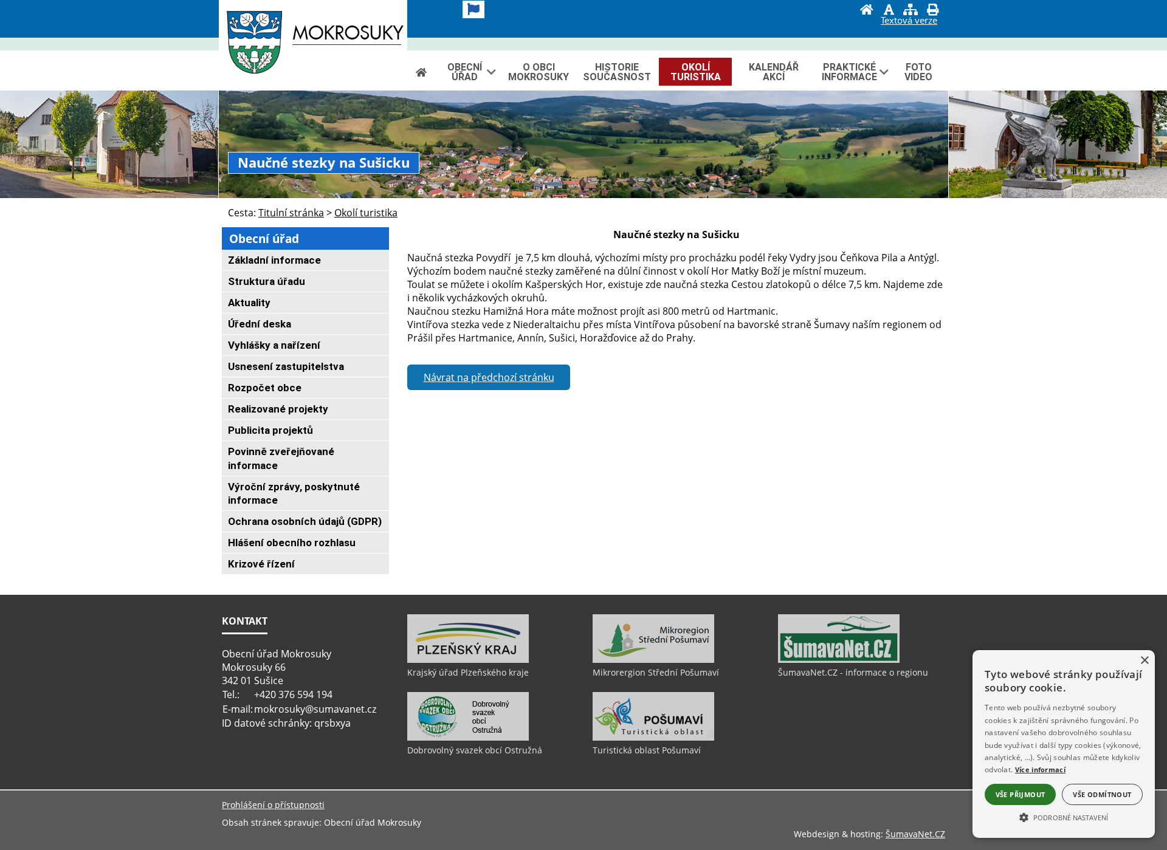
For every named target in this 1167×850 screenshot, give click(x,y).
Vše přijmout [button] (1020, 794)
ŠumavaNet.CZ (915, 834)
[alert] (1063, 744)
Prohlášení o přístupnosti (273, 805)
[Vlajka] (473, 9)
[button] (1064, 816)
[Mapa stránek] (910, 11)
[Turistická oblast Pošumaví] (653, 737)
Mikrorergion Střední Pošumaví (656, 672)
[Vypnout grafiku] (888, 11)
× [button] (1144, 660)
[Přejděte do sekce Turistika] (421, 72)
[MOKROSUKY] (313, 45)
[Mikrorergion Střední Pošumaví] (653, 660)
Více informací (1040, 769)
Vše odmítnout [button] (1102, 794)
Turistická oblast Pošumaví (647, 750)
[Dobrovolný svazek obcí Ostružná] (468, 737)
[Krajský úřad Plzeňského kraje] (468, 660)
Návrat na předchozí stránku (489, 377)
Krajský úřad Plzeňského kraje (468, 672)
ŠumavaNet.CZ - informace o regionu (853, 672)
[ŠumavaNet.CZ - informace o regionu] (839, 660)
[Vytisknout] (932, 11)
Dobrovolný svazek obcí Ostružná (474, 750)
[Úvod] (866, 11)
